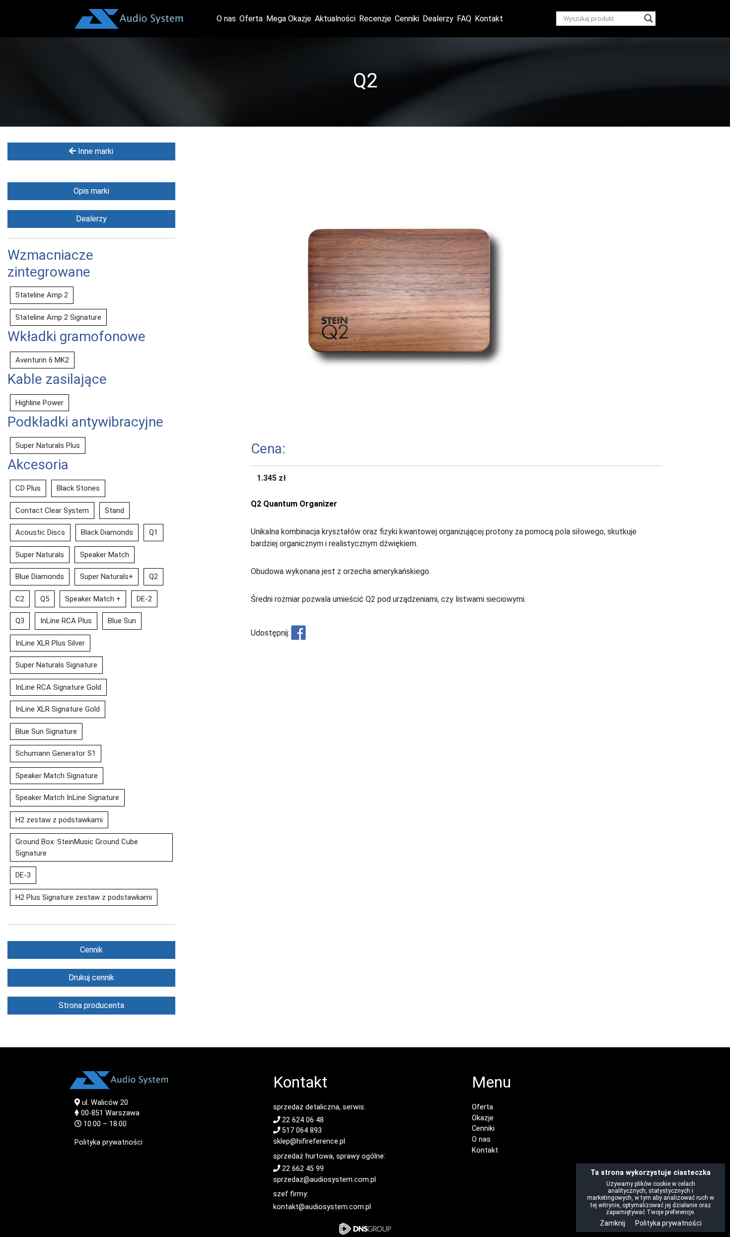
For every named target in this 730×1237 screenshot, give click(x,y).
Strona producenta (91, 1005)
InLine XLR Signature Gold (57, 709)
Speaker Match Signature (56, 775)
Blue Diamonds (39, 576)
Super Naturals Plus (47, 445)
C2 (19, 598)
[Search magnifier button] (649, 18)
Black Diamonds (107, 532)
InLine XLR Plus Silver (50, 643)
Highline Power (39, 402)
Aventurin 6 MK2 (42, 360)
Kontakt (489, 18)
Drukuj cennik (91, 977)
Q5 (44, 598)
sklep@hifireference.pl (309, 1141)
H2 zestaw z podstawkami (59, 819)
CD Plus (28, 488)
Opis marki (91, 191)
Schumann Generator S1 (55, 753)
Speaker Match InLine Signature (67, 797)
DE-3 (23, 875)
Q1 (153, 532)
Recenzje (375, 18)
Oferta (251, 18)
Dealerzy (438, 18)
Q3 (19, 620)
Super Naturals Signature (56, 664)
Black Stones (78, 488)
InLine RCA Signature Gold (58, 687)
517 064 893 (301, 1130)
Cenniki (407, 18)
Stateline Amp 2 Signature (58, 317)
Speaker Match (104, 554)
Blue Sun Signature (46, 731)
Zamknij (612, 1223)
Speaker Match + (93, 598)
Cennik (91, 949)
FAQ (464, 18)
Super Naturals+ (106, 576)
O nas (226, 18)
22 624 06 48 (302, 1120)
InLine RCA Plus (66, 620)
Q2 (153, 576)
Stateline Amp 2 (41, 295)
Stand (114, 510)
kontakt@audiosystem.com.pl (322, 1207)
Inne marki (94, 151)
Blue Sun (122, 620)
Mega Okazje (288, 18)
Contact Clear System (52, 510)
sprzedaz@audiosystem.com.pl (324, 1179)
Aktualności (335, 18)
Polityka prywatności (108, 1142)
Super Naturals (39, 554)
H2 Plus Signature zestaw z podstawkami (83, 897)
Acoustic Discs (40, 532)
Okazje (483, 1118)
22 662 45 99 (302, 1168)
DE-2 (144, 598)
